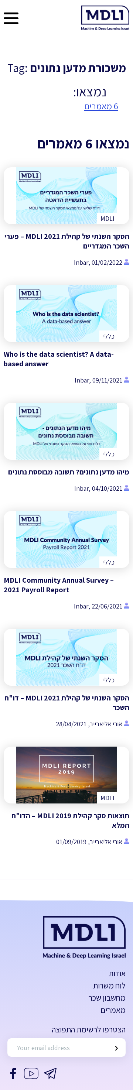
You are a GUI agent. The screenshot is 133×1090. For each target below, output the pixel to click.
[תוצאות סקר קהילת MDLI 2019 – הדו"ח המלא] (66, 775)
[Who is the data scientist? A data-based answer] (66, 313)
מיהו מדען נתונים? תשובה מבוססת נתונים (68, 472)
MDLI (107, 218)
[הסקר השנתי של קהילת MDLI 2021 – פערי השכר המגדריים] (66, 195)
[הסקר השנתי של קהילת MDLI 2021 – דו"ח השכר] (66, 657)
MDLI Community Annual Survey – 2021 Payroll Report (59, 584)
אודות (117, 973)
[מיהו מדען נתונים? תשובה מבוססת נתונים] (66, 431)
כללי (109, 336)
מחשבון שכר (107, 998)
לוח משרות (109, 985)
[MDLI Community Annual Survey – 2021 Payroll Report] (66, 539)
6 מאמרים (101, 106)
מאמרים (113, 1010)
